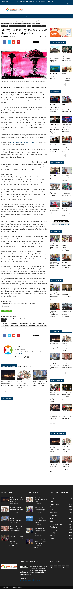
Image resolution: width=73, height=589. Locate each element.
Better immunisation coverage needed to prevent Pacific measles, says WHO (67, 107)
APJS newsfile (53, 241)
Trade (45, 25)
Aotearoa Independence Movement (17, 319)
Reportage (17, 16)
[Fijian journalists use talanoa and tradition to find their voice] (55, 238)
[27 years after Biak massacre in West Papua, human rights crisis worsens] (55, 203)
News (3, 16)
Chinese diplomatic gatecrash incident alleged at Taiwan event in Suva (67, 415)
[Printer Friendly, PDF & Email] (6, 311)
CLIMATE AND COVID (58, 42)
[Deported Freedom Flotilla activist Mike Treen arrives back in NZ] (55, 407)
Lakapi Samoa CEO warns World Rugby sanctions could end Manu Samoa (40, 383)
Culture (35, 378)
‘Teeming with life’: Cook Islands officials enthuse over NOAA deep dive (55, 296)
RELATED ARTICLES (8, 366)
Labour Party (5, 325)
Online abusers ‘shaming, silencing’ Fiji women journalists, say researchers (66, 247)
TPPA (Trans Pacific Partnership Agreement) (23, 142)
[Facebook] (58, 4)
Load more (60, 84)
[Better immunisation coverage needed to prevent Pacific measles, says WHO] (67, 99)
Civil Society (4, 23)
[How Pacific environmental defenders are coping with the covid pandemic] (67, 68)
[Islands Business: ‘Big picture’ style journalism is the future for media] (55, 257)
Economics (22, 23)
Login (17, 1)
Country (26, 16)
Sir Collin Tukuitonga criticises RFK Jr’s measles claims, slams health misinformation (54, 108)
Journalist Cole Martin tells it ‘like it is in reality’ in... (55, 177)
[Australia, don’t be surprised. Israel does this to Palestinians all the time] (67, 306)
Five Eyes (4, 323)
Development (15, 23)
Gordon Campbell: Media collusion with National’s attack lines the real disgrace (67, 396)
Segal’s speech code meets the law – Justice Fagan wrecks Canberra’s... (67, 364)
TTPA (7, 328)
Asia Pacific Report (38, 567)
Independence (41, 323)
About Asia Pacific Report (26, 1)
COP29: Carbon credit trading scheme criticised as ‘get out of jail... (66, 57)
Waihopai (13, 328)
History (37, 23)
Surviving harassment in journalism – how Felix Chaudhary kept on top (66, 265)
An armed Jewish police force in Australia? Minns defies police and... (40, 541)
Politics (33, 25)
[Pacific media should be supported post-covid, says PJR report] (67, 139)
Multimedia (47, 16)
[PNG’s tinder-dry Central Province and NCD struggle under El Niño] (8, 375)
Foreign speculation (23, 323)
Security (52, 533)
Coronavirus (53, 101)
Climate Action (28, 321)
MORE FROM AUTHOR (24, 366)
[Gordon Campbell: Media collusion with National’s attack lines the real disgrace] (67, 387)
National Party (23, 325)
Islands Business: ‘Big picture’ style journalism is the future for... (54, 264)
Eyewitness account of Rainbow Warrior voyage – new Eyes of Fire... (66, 212)
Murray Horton (14, 325)
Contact (35, 1)
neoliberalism (32, 325)
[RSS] (64, 4)
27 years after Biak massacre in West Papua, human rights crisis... (55, 211)
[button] (69, 16)
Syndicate (53, 507)
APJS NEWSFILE (56, 231)
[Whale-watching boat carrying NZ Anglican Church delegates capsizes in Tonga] (29, 518)
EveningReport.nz (43, 1)
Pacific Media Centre (52, 1)
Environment (28, 23)
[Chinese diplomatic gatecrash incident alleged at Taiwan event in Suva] (67, 407)
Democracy (53, 530)
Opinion (29, 25)
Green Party (33, 323)
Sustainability (39, 25)
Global (33, 23)
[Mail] (61, 4)
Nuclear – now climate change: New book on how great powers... (66, 177)
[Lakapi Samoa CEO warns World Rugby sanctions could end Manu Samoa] (40, 375)
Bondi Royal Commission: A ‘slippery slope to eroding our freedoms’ (66, 296)
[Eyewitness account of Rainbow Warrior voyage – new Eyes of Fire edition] (67, 203)
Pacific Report (16, 25)
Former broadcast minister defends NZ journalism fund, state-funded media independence (54, 128)
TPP (3, 328)
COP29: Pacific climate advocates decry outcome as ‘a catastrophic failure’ (54, 58)
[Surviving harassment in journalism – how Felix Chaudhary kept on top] (67, 257)
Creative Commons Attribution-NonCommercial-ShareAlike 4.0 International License (33, 572)
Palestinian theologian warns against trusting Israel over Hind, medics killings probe (54, 315)
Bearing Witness (65, 206)
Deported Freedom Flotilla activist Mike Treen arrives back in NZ (55, 415)
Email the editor (22, 353)
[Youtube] (70, 4)
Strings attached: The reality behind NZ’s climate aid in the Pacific (55, 75)
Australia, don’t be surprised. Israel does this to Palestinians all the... (66, 314)
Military (10, 25)
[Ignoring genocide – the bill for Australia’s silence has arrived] (55, 186)
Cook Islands (53, 290)
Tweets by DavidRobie (60, 224)
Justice (52, 538)
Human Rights (5, 25)
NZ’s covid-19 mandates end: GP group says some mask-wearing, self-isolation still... (55, 147)
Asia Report (64, 52)
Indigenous (53, 515)
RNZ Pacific (54, 518)
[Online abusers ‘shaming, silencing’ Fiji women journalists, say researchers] (67, 238)
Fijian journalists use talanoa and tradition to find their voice (54, 246)
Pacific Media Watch (56, 524)
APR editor (5, 36)
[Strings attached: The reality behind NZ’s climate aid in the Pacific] (55, 68)
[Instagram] (19, 357)
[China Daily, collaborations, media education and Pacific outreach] (24, 375)
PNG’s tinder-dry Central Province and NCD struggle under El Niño (7, 383)
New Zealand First (41, 325)
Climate (10, 23)
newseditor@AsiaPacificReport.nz (30, 580)
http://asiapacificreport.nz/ (20, 349)
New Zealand (23, 25)
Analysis (9, 16)
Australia (52, 390)
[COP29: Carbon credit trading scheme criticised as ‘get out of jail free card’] (67, 49)
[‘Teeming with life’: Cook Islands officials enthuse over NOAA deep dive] (55, 287)
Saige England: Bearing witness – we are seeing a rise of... (66, 194)
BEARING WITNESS (57, 163)
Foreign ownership (13, 323)
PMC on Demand (58, 16)
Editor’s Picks (36, 16)
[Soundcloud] (22, 357)
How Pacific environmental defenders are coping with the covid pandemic (66, 76)
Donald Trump (37, 321)
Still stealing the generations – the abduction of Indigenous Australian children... (54, 397)
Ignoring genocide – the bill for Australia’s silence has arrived (55, 194)
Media (52, 521)
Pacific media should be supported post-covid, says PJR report (66, 147)
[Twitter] (67, 4)
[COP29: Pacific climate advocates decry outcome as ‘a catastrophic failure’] (55, 49)
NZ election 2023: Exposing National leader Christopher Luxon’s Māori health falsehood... (66, 127)
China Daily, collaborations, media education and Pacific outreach (66, 347)
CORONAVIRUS (55, 92)
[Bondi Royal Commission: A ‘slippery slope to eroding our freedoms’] (67, 287)
